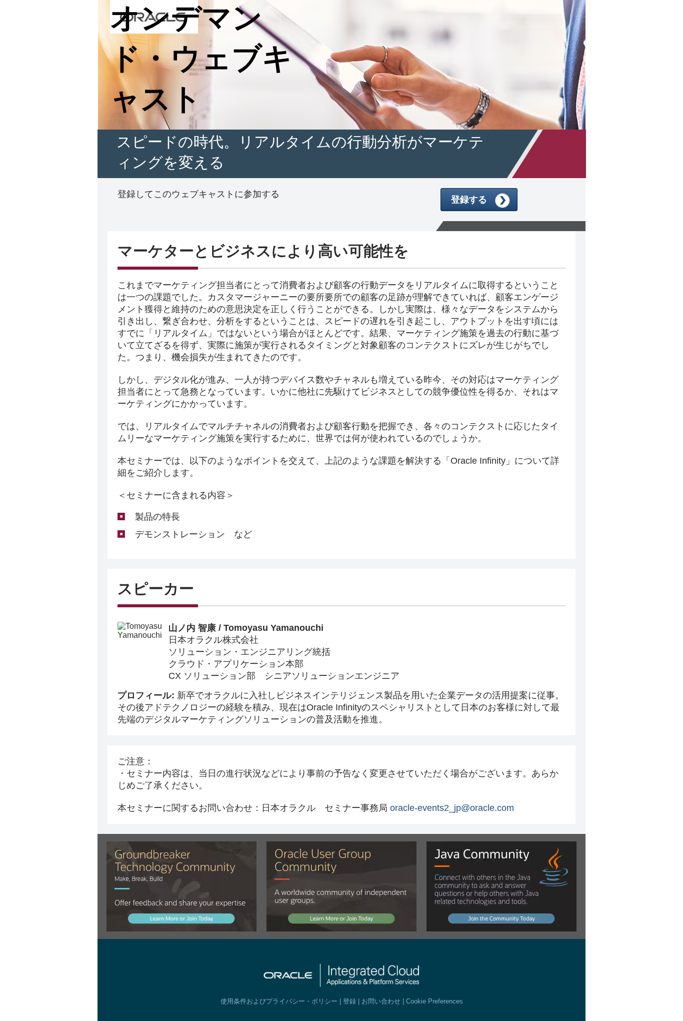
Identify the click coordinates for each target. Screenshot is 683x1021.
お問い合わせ (381, 1001)
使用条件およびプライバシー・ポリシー (279, 1001)
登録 (349, 1001)
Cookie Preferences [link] (434, 1001)
